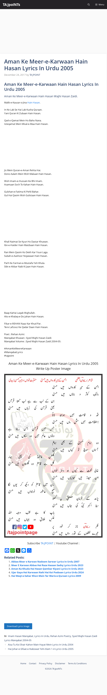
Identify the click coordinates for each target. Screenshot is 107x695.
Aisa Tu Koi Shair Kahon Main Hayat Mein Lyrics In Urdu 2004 (40, 644)
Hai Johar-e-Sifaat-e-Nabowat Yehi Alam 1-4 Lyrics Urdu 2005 (41, 649)
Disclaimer (60, 663)
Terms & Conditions (77, 663)
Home (23, 663)
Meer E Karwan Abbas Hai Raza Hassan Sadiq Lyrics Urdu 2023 (47, 565)
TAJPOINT (47, 543)
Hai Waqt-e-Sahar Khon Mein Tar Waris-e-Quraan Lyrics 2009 (46, 575)
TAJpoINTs (11, 4)
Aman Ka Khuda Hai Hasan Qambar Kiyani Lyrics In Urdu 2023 (47, 568)
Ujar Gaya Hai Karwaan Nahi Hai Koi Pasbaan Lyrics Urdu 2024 (47, 572)
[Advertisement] (53, 31)
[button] (89, 4)
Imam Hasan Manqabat (20, 636)
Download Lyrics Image (18, 626)
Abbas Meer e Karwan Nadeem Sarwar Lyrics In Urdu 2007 (45, 561)
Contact (32, 663)
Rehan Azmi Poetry (60, 636)
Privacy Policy (45, 663)
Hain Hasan (33, 102)
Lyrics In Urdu (41, 636)
